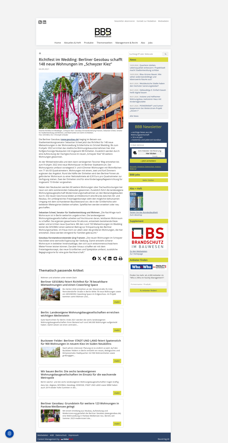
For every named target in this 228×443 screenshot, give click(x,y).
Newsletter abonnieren (124, 21)
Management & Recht (126, 42)
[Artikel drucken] (120, 258)
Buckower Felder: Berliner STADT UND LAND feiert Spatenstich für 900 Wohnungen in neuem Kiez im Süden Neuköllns (81, 342)
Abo (143, 42)
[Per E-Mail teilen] (115, 258)
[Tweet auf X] (99, 259)
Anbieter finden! (149, 290)
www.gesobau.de (69, 139)
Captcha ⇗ (158, 156)
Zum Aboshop (136, 215)
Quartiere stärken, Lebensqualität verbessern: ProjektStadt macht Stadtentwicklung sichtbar (147, 67)
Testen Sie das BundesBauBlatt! (144, 212)
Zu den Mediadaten (138, 251)
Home (57, 42)
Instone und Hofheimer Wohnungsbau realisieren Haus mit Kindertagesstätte (145, 99)
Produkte (89, 42)
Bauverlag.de (163, 439)
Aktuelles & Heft (72, 42)
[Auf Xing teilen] (104, 259)
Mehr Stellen (148, 180)
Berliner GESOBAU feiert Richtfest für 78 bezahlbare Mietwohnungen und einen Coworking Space (74, 283)
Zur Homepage (136, 254)
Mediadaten (163, 21)
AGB (52, 435)
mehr (117, 302)
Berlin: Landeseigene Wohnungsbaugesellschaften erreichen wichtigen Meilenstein (80, 314)
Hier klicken (151, 153)
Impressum (73, 435)
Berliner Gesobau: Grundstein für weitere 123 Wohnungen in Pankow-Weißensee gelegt (80, 405)
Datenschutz (61, 435)
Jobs (150, 42)
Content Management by (48, 439)
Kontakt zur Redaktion (146, 21)
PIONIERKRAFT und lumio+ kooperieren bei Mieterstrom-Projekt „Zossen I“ (146, 108)
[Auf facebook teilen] (94, 259)
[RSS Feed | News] (40, 22)
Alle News (134, 116)
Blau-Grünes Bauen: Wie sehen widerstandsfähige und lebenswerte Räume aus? (145, 77)
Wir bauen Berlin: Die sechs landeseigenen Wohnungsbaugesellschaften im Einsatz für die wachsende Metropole (78, 374)
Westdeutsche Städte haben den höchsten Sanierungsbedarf (147, 84)
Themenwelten (104, 42)
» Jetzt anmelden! (148, 161)
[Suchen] (165, 54)
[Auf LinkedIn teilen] (110, 259)
